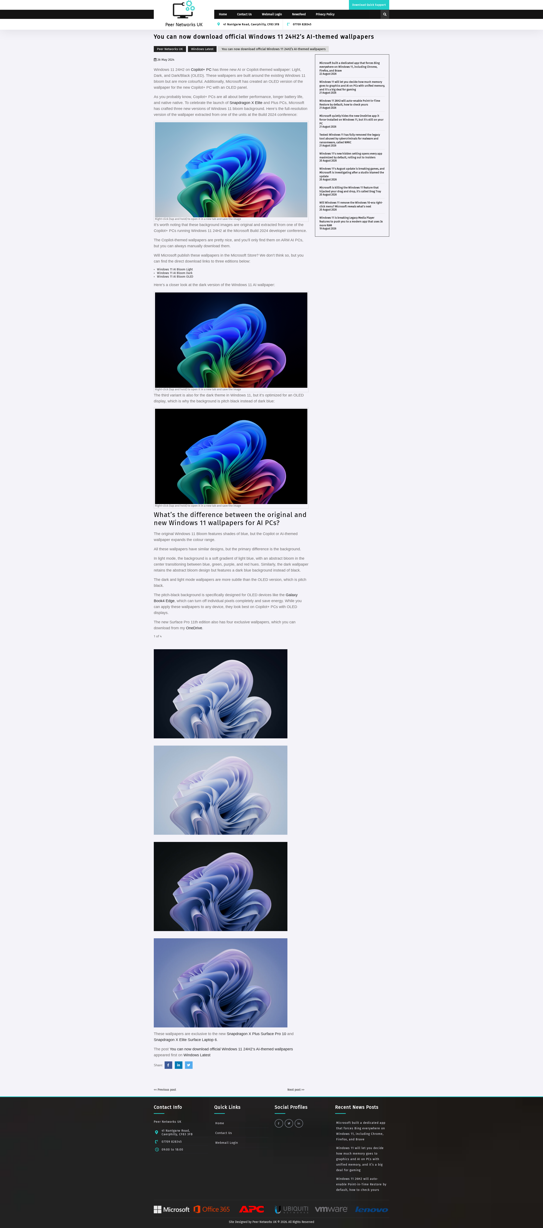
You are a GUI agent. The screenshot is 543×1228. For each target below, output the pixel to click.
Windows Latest (202, 49)
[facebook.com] (168, 1065)
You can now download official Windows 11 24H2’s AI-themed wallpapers (231, 1049)
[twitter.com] (188, 1065)
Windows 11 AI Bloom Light (175, 269)
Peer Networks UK (170, 49)
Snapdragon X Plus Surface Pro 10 (256, 1034)
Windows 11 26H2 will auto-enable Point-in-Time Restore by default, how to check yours (361, 1184)
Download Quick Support (369, 4)
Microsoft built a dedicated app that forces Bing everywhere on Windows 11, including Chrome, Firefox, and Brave (349, 66)
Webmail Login (272, 14)
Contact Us (244, 14)
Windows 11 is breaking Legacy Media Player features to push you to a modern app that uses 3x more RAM (351, 221)
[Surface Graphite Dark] (220, 886)
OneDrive (194, 628)
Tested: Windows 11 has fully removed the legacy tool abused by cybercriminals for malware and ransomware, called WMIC (349, 138)
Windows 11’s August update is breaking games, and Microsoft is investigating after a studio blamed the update (352, 172)
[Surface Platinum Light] (220, 790)
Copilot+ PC (201, 69)
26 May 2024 (165, 60)
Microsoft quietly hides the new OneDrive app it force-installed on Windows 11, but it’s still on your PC (351, 119)
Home (223, 14)
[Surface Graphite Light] (220, 983)
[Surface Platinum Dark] (220, 693)
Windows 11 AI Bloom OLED (175, 276)
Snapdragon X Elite (246, 103)
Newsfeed (299, 14)
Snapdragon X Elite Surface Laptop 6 (185, 1040)
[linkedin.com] (178, 1065)
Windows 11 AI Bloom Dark (174, 273)
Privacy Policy (325, 14)
